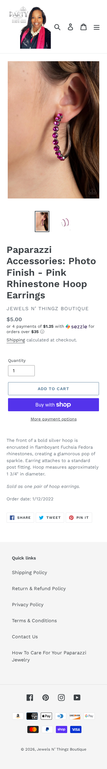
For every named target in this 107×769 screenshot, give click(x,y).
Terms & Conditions (34, 620)
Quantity (17, 360)
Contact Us (25, 636)
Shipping (16, 340)
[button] (53, 329)
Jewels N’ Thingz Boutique (61, 749)
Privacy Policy (27, 604)
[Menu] (96, 26)
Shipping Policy (29, 572)
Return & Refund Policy (39, 588)
